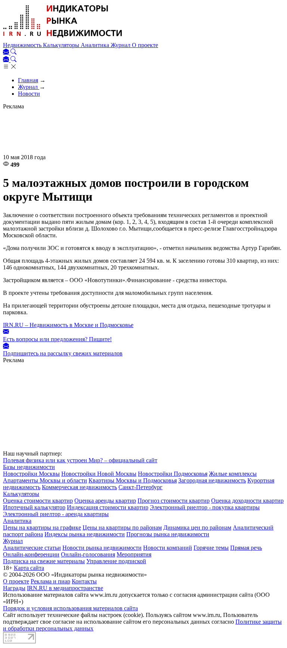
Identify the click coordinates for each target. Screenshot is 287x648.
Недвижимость (23, 45)
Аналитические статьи (32, 547)
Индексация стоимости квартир (107, 507)
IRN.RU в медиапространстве (65, 588)
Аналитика (96, 45)
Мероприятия (134, 554)
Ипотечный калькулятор (34, 507)
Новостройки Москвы (31, 473)
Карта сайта (29, 568)
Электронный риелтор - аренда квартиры (56, 514)
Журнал (121, 45)
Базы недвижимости (29, 467)
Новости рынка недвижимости (102, 547)
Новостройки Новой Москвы (98, 473)
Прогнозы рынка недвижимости (167, 534)
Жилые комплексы (233, 473)
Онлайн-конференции (31, 554)
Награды (14, 588)
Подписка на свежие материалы (44, 561)
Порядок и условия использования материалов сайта (70, 608)
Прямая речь (246, 547)
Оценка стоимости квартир (38, 500)
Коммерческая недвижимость (79, 487)
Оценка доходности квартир (247, 500)
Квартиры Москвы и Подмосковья (133, 480)
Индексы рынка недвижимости (84, 534)
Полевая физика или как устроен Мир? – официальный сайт (80, 460)
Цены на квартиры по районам (122, 527)
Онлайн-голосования (88, 554)
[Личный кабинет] (6, 52)
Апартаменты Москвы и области (45, 480)
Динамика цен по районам (197, 527)
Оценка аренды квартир (105, 500)
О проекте (145, 45)
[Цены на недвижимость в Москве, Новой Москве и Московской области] (63, 38)
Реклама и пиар (50, 581)
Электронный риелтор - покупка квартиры (205, 507)
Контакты (84, 581)
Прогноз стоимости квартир (174, 500)
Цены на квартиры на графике (42, 527)
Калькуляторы (62, 45)
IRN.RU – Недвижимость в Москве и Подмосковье (68, 325)
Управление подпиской (116, 561)
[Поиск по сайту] (13, 52)
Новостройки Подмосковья (172, 473)
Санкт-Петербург (140, 487)
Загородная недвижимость (212, 480)
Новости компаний (167, 547)
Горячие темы (211, 547)
